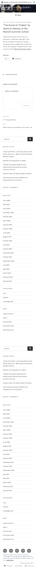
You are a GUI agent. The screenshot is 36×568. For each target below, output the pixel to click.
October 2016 (7, 241)
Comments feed (8, 326)
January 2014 (7, 281)
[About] (23, 551)
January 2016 (7, 249)
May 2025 (6, 204)
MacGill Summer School (22, 49)
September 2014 (8, 261)
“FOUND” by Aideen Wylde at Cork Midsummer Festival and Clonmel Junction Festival (15, 167)
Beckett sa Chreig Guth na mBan (14, 160)
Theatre (5, 297)
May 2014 (6, 269)
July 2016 (6, 245)
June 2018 (6, 233)
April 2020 (6, 221)
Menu (19, 15)
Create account (8, 314)
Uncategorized (11, 74)
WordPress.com (8, 330)
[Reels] (11, 551)
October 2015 (7, 257)
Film (4, 293)
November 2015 (8, 253)
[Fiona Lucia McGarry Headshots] (29, 551)
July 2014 (6, 265)
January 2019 (7, 225)
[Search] (30, 139)
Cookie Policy (10, 560)
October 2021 (7, 216)
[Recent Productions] (5, 551)
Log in (5, 318)
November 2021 (8, 212)
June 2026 (6, 200)
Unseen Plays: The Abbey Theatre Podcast (17, 173)
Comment (26, 105)
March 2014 (7, 273)
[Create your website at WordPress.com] (18, 2)
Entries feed (7, 322)
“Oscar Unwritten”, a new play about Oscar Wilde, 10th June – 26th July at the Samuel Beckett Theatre (17, 154)
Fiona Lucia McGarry (17, 7)
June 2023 (6, 208)
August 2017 (7, 237)
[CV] (17, 551)
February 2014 (8, 277)
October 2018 (7, 229)
